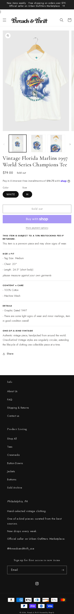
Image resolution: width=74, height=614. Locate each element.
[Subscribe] (63, 570)
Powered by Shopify (47, 612)
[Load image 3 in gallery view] (56, 143)
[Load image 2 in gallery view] (37, 143)
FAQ (9, 399)
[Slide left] (4, 144)
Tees (9, 447)
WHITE (10, 194)
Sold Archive (14, 487)
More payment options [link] (37, 227)
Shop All (12, 438)
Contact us (13, 416)
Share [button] (10, 353)
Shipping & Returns (18, 408)
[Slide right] (70, 144)
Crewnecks (13, 455)
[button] (4, 20)
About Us (12, 391)
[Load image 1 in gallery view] (17, 143)
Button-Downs (15, 463)
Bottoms (11, 479)
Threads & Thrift (33, 612)
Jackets (11, 471)
